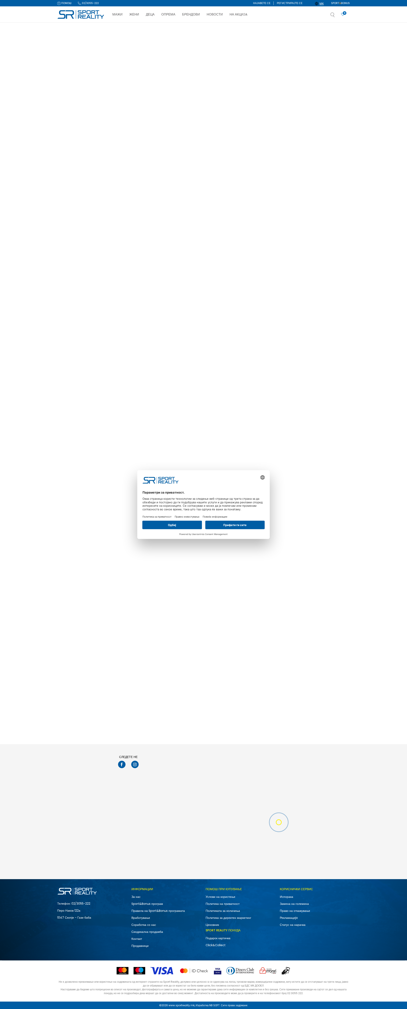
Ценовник (212, 925)
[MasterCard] (122, 970)
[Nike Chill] (138, 425)
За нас (136, 897)
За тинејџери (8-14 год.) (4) (78, 186)
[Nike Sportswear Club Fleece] (321, 535)
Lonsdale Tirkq (120, 571)
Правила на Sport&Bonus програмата (158, 911)
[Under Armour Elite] (199, 206)
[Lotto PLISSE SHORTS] (321, 425)
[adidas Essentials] (138, 645)
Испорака (286, 897)
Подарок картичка (218, 938)
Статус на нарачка (292, 925)
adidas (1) (67, 145)
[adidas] (117, 669)
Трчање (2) (67, 116)
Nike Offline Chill (122, 132)
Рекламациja (289, 918)
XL (86, 255)
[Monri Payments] (268, 970)
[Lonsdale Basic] (321, 96)
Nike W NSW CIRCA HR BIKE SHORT (133, 242)
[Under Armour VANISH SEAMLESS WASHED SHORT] (321, 206)
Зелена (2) (67, 205)
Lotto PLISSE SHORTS (307, 461)
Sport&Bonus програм (147, 904)
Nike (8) (66, 140)
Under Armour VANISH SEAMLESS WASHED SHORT (315, 244)
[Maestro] (139, 970)
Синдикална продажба (147, 932)
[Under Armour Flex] (260, 316)
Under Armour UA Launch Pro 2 (131, 352)
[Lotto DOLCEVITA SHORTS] (260, 96)
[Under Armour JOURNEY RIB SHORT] (199, 316)
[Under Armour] (177, 230)
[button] (337, 16)
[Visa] (162, 970)
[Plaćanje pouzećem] (286, 970)
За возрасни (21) (71, 180)
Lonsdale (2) (69, 162)
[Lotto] (238, 118)
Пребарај (79, 316)
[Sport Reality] (81, 14)
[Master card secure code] (194, 970)
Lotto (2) (66, 156)
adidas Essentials (122, 681)
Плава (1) (66, 216)
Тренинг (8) (68, 121)
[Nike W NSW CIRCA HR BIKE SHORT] (138, 206)
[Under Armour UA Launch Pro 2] (138, 316)
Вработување (140, 918)
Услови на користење (220, 897)
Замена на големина (294, 904)
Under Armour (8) (72, 151)
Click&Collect (216, 945)
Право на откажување (295, 911)
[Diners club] (240, 970)
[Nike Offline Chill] (138, 96)
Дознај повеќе (223, 27)
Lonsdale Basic (303, 132)
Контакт (136, 939)
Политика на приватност (223, 904)
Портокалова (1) (71, 221)
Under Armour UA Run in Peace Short (196, 461)
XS (65, 261)
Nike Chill (116, 461)
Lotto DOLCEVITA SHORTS (250, 132)
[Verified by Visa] (217, 970)
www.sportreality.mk (182, 1005)
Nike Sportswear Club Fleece (313, 571)
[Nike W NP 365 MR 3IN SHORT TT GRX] (260, 206)
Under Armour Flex (245, 352)
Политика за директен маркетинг (228, 918)
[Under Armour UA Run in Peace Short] (199, 425)
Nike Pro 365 (240, 571)
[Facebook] (121, 764)
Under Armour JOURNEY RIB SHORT (195, 352)
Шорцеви (65, 55)
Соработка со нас (143, 925)
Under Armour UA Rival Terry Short (194, 571)
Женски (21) (68, 91)
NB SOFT (214, 1005)
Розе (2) (66, 227)
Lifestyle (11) (68, 110)
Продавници (140, 946)
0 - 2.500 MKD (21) (72, 279)
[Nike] (117, 120)
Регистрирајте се (289, 3)
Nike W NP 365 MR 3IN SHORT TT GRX (257, 242)
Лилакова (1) (68, 210)
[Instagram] (135, 764)
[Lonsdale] (299, 120)
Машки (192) (68, 86)
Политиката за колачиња (223, 911)
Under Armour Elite (184, 242)
